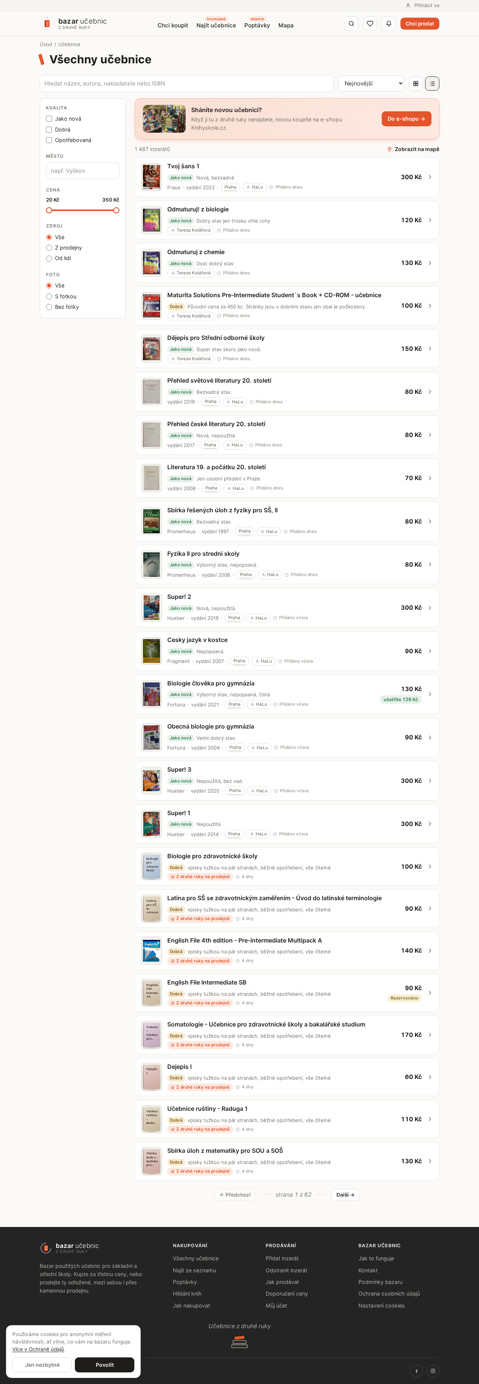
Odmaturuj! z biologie (198, 209)
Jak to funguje (376, 1258)
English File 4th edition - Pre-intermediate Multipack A (244, 940)
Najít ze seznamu (194, 1270)
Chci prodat (420, 24)
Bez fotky (67, 307)
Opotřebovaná (73, 140)
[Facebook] (416, 1371)
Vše (59, 237)
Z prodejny (68, 247)
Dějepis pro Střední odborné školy (216, 337)
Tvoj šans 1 (183, 166)
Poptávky (185, 1282)
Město (55, 156)
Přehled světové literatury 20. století (219, 380)
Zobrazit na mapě (417, 149)
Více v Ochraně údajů (38, 1349)
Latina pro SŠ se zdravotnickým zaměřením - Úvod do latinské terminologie (274, 898)
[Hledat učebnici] (351, 23)
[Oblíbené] (370, 23)
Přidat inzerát (282, 1258)
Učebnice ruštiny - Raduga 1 (207, 1108)
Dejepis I (179, 1066)
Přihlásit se (426, 5)
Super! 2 (179, 596)
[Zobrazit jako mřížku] (416, 83)
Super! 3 (179, 769)
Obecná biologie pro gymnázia (210, 726)
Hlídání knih (187, 1293)
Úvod (46, 44)
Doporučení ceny (287, 1293)
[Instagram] (433, 1371)
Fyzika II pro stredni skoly (203, 553)
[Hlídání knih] (389, 23)
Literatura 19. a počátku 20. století (216, 467)
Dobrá (62, 129)
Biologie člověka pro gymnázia (210, 683)
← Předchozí (235, 1195)
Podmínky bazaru (380, 1282)
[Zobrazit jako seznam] (432, 83)
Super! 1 (178, 813)
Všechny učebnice (196, 1258)
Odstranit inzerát (286, 1270)
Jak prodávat (282, 1282)
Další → (345, 1195)
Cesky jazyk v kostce (197, 639)
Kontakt (368, 1270)
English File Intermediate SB (207, 982)
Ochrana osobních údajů (389, 1293)
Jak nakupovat (191, 1305)
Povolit (105, 1365)
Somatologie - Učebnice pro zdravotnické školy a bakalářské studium (266, 1024)
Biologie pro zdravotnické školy (212, 856)
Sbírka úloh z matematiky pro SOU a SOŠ (225, 1150)
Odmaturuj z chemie (196, 252)
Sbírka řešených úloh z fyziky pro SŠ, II (222, 510)
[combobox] (82, 171)
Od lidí (63, 258)
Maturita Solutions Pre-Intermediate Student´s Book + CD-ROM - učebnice (274, 295)
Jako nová (68, 118)
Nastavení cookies (382, 1305)
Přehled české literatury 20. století (216, 424)
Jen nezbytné (42, 1365)
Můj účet (276, 1305)
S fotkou (65, 296)
